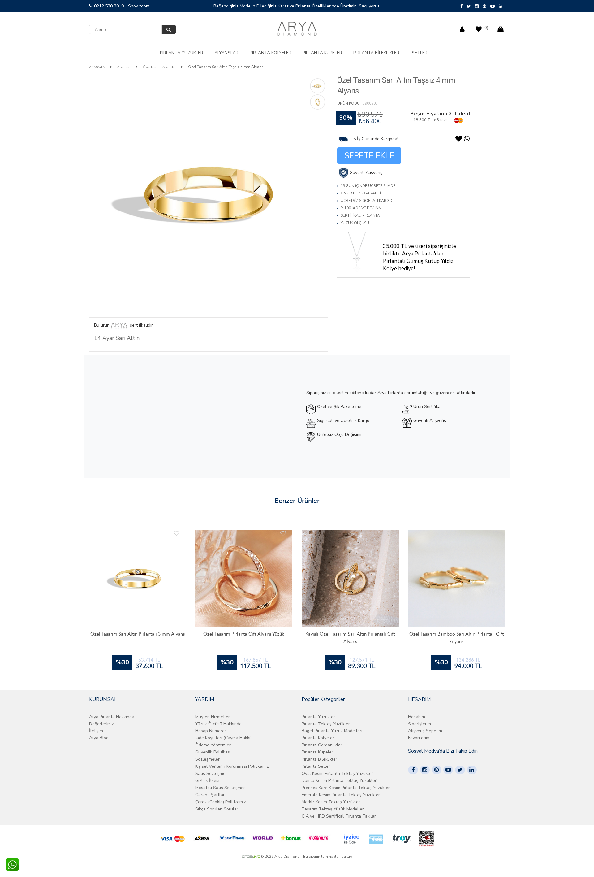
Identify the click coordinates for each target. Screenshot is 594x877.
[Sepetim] (501, 27)
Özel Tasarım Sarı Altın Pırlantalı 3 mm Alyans (137, 634)
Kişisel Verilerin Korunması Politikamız (232, 766)
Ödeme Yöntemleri (213, 745)
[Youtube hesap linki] (448, 770)
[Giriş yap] (463, 27)
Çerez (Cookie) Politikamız (220, 802)
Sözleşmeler (207, 759)
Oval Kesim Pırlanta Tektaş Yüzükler (337, 773)
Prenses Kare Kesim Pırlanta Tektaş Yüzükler (346, 788)
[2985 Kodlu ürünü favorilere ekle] (496, 533)
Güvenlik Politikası (213, 752)
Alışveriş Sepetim (425, 731)
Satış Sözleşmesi (212, 773)
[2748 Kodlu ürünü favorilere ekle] (283, 533)
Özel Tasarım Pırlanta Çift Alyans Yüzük (243, 634)
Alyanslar (226, 53)
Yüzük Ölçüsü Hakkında (218, 724)
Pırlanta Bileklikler (376, 53)
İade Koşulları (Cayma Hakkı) (223, 738)
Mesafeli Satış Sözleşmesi (221, 788)
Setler (420, 53)
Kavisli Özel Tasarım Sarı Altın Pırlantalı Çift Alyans (350, 638)
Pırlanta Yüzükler (181, 53)
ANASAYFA (97, 67)
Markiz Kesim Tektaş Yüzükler (331, 802)
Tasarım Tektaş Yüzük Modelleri (333, 809)
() (485, 28)
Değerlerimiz (101, 724)
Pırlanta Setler (316, 766)
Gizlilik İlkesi (207, 781)
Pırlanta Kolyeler (270, 53)
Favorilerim (418, 738)
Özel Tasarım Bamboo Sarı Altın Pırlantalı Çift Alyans (456, 638)
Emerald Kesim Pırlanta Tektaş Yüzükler (341, 795)
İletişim (96, 731)
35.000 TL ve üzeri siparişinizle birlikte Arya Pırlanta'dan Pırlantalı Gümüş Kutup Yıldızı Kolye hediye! (419, 257)
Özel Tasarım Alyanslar (159, 67)
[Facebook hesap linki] (413, 770)
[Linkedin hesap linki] (472, 770)
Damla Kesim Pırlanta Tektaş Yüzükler (339, 781)
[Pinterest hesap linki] (436, 770)
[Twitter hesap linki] (460, 770)
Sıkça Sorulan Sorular (216, 809)
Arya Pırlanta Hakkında (111, 717)
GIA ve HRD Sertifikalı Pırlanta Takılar (339, 816)
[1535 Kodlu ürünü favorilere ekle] (389, 533)
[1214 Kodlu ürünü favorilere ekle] (176, 533)
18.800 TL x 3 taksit (432, 120)
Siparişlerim (419, 724)
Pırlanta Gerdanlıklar (322, 745)
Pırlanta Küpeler (322, 53)
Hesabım (416, 717)
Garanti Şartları (210, 795)
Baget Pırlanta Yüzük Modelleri (332, 731)
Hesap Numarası (211, 731)
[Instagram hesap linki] (425, 770)
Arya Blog (99, 738)
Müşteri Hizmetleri (213, 717)
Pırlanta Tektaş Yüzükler (326, 724)
